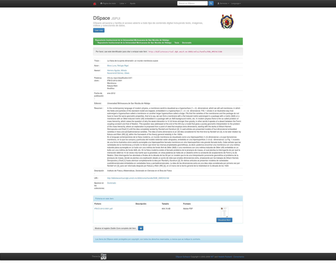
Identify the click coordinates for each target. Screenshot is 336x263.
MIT (212, 256)
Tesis (176, 42)
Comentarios (238, 256)
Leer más (99, 30)
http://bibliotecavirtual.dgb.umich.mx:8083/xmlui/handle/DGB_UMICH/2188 (138, 178)
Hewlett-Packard (225, 256)
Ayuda (132, 3)
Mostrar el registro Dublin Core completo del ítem (115, 228)
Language (235, 3)
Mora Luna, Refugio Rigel (117, 65)
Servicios (223, 3)
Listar (122, 3)
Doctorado (186, 42)
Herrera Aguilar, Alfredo (117, 70)
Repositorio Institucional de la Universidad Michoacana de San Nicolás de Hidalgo (132, 40)
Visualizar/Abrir (224, 220)
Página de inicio (109, 3)
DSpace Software (183, 256)
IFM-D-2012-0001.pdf (103, 208)
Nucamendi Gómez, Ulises (118, 73)
